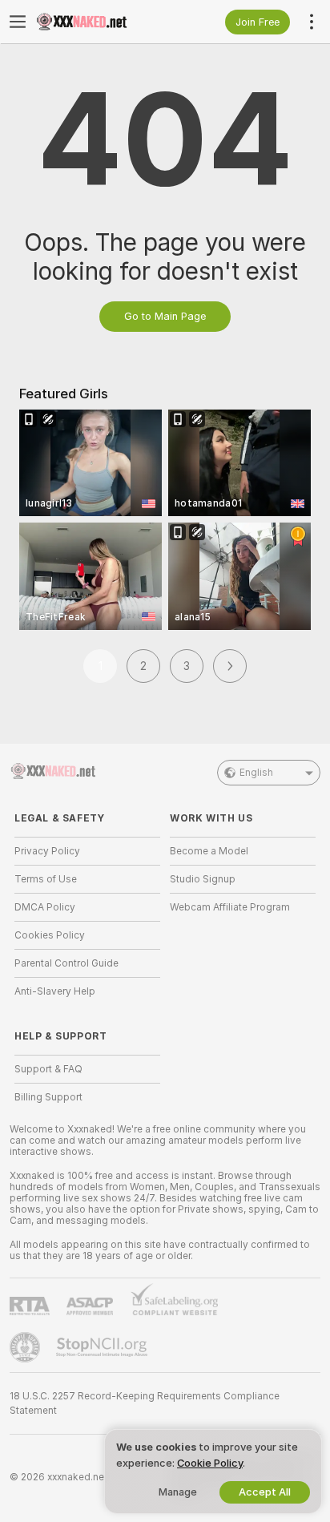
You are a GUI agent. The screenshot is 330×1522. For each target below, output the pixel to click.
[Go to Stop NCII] (103, 1347)
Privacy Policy (47, 851)
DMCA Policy (44, 907)
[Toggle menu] (17, 21)
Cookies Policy (49, 935)
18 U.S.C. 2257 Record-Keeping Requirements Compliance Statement (145, 1403)
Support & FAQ (48, 1069)
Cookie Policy (210, 1463)
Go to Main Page (165, 316)
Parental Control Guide (66, 963)
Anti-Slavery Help (54, 991)
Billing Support (48, 1097)
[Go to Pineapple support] (26, 1347)
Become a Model (209, 851)
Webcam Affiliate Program (230, 907)
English (256, 772)
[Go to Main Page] (100, 21)
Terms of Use (45, 879)
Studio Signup (202, 879)
